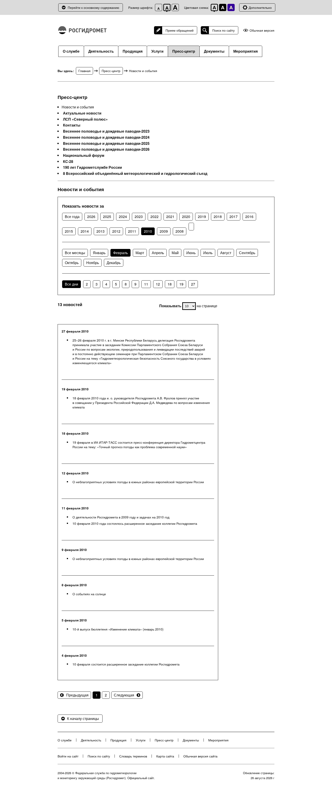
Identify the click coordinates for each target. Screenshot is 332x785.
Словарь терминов (133, 756)
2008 (179, 231)
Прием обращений (180, 30)
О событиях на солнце (89, 594)
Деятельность (101, 51)
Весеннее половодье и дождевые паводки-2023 (106, 131)
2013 (100, 231)
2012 (116, 231)
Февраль (120, 252)
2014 (85, 231)
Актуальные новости (82, 113)
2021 (170, 216)
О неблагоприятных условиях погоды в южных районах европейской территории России (138, 482)
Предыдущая (77, 695)
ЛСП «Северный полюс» (85, 119)
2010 (148, 231)
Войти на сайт (68, 756)
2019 (202, 216)
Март (140, 252)
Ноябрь (92, 262)
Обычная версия (262, 30)
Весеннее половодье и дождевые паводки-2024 (106, 137)
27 (193, 284)
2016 (249, 216)
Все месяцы (75, 252)
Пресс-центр (183, 51)
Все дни (71, 284)
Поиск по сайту (223, 30)
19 (181, 284)
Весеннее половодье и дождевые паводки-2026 (106, 149)
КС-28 (68, 161)
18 (170, 284)
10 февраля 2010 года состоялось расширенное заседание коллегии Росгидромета (134, 523)
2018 (218, 216)
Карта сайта (165, 756)
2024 (123, 216)
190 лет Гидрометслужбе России (92, 167)
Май (175, 252)
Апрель (158, 252)
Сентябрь (247, 252)
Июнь (191, 252)
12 (158, 284)
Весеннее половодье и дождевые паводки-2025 (106, 143)
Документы (214, 51)
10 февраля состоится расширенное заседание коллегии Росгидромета (126, 664)
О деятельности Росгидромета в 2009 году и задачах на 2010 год (120, 517)
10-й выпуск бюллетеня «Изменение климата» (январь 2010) (118, 629)
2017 (233, 216)
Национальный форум (83, 155)
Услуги (157, 51)
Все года (72, 216)
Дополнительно (260, 7)
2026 (91, 216)
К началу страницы (83, 718)
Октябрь (72, 262)
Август (225, 252)
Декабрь (114, 262)
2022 (154, 216)
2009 (164, 231)
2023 (139, 216)
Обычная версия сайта (200, 756)
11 (146, 284)
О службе (71, 51)
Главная (84, 70)
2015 (69, 231)
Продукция (133, 51)
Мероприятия (245, 51)
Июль (208, 252)
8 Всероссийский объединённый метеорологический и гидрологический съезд (135, 173)
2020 (186, 216)
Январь (99, 252)
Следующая (124, 695)
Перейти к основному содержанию (93, 7)
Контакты (71, 125)
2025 (107, 216)
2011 (132, 231)
